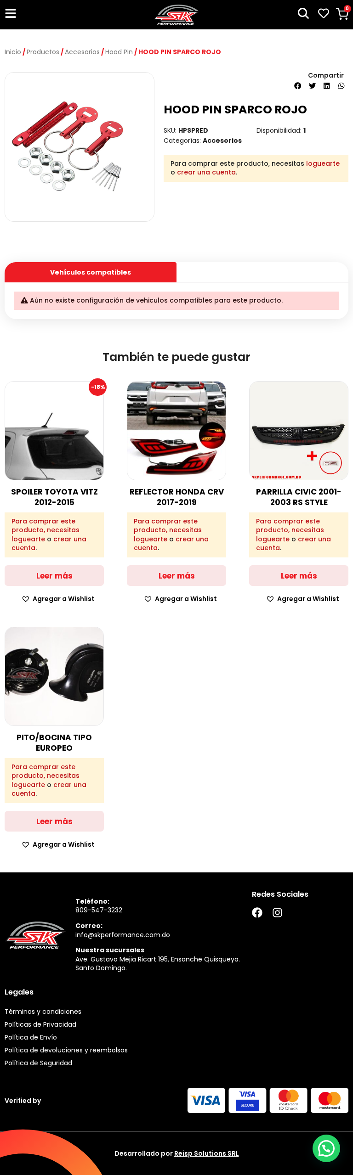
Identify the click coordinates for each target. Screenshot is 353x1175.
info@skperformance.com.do (122, 934)
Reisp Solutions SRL (206, 1153)
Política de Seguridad (38, 1063)
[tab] (262, 269)
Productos (43, 51)
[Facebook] (257, 912)
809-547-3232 (98, 910)
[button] (297, 86)
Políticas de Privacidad (40, 1024)
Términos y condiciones (43, 1011)
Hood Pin (119, 51)
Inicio (13, 51)
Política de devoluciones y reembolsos (66, 1050)
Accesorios (82, 51)
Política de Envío (31, 1037)
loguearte (323, 163)
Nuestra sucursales (109, 950)
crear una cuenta (206, 172)
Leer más (54, 575)
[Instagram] (277, 912)
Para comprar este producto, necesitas (45, 526)
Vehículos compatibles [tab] (90, 272)
